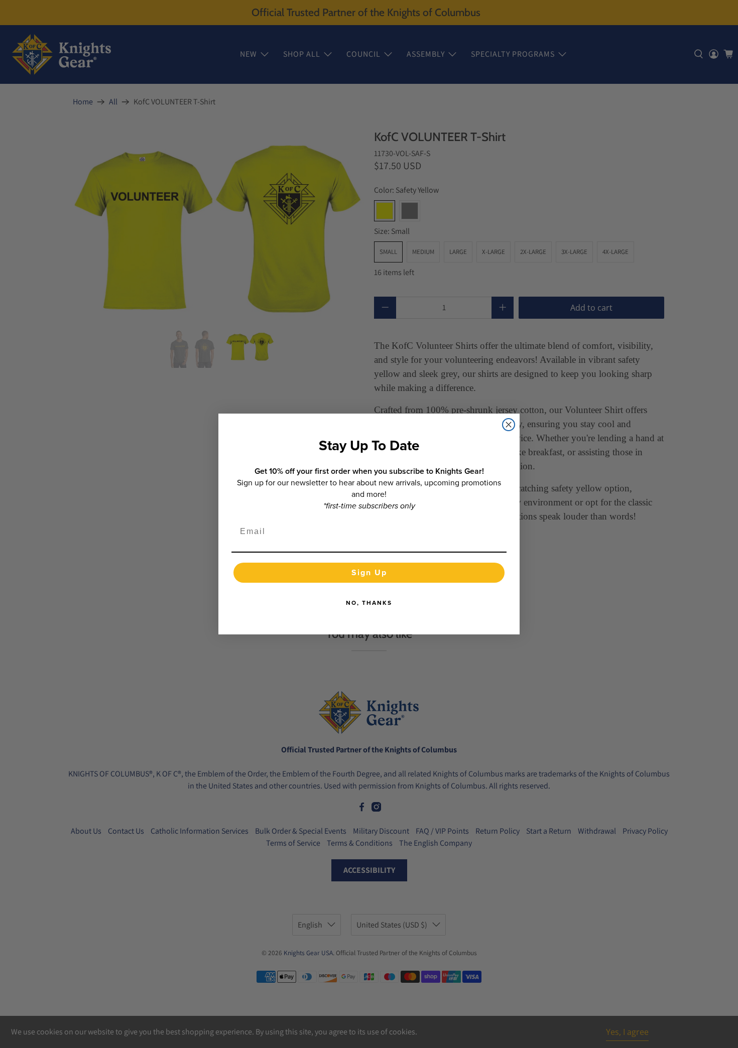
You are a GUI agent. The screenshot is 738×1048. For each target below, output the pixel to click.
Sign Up (369, 572)
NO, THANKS (369, 602)
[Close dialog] (509, 425)
